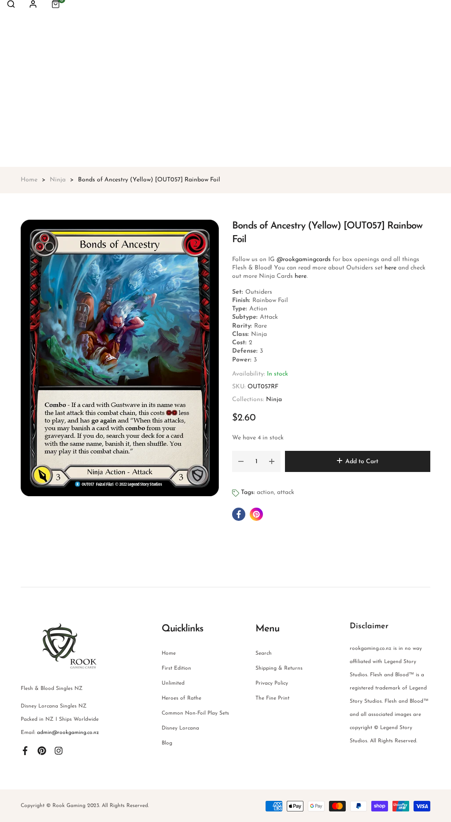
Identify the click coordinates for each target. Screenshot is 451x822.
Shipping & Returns (279, 668)
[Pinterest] (41, 750)
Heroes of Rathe (181, 698)
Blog (167, 743)
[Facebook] (25, 750)
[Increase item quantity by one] (271, 461)
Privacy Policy (271, 683)
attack (285, 492)
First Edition (176, 668)
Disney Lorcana (180, 728)
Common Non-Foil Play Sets (195, 713)
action (265, 492)
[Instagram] (58, 750)
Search (263, 653)
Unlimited (173, 683)
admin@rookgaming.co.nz (68, 732)
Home (169, 653)
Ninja (274, 399)
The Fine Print (272, 698)
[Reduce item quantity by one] (241, 461)
